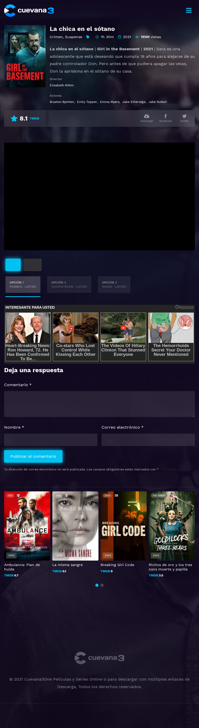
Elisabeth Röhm (62, 85)
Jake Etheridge (133, 102)
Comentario (18, 384)
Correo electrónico (123, 427)
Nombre (14, 427)
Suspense (73, 37)
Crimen (56, 37)
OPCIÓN (23, 284)
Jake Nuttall (157, 102)
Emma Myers (109, 102)
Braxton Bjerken (62, 102)
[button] (96, 585)
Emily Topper (87, 102)
